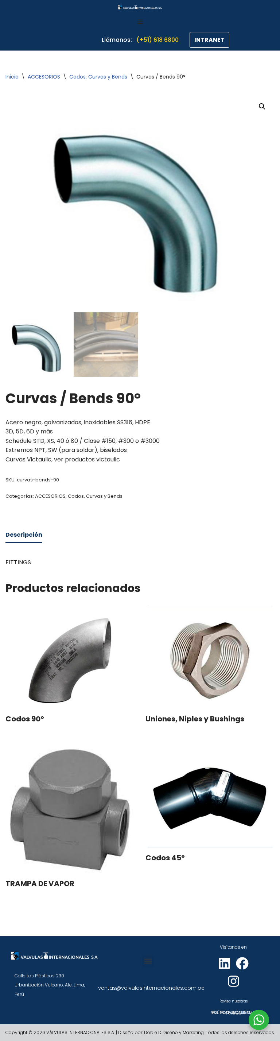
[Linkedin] (224, 963)
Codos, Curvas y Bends (98, 76)
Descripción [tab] (23, 534)
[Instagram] (233, 981)
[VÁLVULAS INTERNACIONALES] (140, 7)
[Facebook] (242, 963)
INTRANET (209, 40)
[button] (262, 106)
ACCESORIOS (44, 76)
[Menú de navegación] (140, 22)
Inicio (12, 76)
